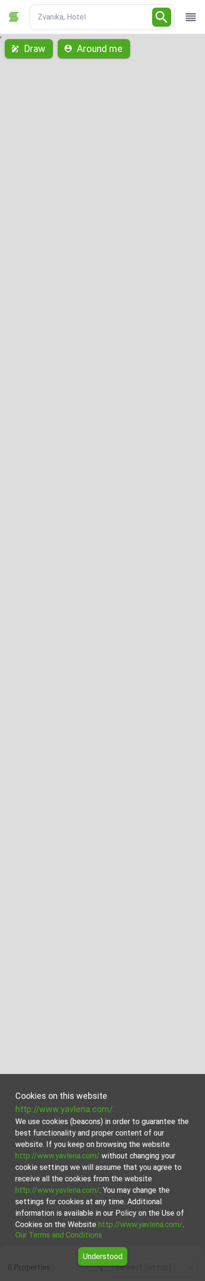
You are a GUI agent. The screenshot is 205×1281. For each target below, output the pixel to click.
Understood (103, 1256)
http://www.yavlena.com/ (64, 1109)
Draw (34, 48)
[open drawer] (190, 17)
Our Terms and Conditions (58, 1235)
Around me (100, 48)
